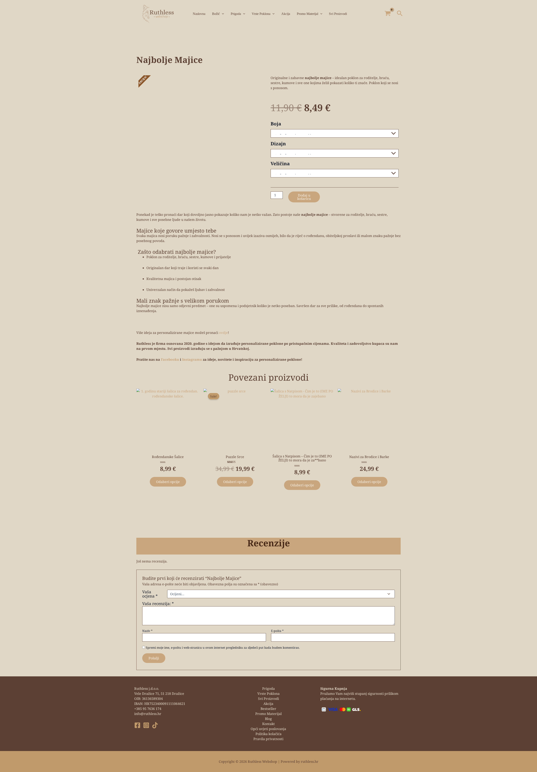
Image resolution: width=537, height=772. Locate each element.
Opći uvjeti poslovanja (268, 728)
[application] (222, 14)
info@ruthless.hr (147, 713)
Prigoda (236, 14)
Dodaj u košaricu (304, 197)
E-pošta (277, 631)
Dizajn (278, 143)
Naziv (147, 631)
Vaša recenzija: (158, 603)
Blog (268, 718)
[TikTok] (155, 725)
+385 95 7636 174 (147, 708)
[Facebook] (137, 725)
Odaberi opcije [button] (235, 481)
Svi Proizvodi (338, 14)
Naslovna (199, 14)
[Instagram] (146, 725)
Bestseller (268, 708)
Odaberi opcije (168, 481)
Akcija (285, 14)
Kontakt (268, 723)
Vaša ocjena (150, 594)
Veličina (280, 163)
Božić (216, 14)
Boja (276, 123)
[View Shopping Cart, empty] (387, 14)
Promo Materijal (307, 14)
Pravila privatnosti (268, 739)
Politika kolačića (268, 734)
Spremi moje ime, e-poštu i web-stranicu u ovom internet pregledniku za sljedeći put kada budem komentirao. (223, 648)
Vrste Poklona (261, 14)
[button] (400, 13)
